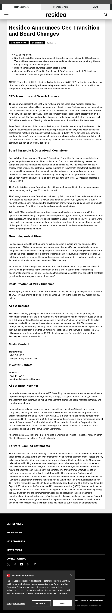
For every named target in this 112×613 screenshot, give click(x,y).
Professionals (61, 6)
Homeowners (21, 6)
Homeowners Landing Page (56, 14)
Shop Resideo (18, 532)
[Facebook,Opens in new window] (15, 564)
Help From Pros (20, 541)
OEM (95, 6)
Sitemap (83, 600)
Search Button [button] (105, 14)
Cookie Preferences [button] (96, 600)
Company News (18, 42)
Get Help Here (19, 523)
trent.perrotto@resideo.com (23, 358)
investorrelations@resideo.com (24, 379)
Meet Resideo (18, 549)
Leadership (37, 42)
